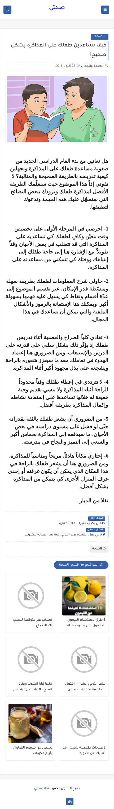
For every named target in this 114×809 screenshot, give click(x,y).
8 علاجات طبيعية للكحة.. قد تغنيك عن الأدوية (84, 750)
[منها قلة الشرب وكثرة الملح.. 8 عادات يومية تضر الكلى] (30, 659)
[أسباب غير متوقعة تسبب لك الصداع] (30, 595)
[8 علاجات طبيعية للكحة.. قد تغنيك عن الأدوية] (84, 723)
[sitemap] (69, 801)
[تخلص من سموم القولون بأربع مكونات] (30, 723)
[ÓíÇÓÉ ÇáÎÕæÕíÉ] (61, 801)
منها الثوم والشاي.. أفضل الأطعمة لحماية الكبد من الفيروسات (85, 687)
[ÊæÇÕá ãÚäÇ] (52, 801)
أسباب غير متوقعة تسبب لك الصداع (32, 623)
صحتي (57, 8)
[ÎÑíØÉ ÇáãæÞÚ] (44, 801)
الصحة (99, 36)
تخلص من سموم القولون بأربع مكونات (32, 750)
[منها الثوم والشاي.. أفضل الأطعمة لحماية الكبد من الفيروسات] (84, 659)
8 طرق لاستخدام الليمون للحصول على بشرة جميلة (86, 623)
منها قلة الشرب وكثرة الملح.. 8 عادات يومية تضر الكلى (32, 687)
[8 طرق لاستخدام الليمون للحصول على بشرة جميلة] (84, 595)
